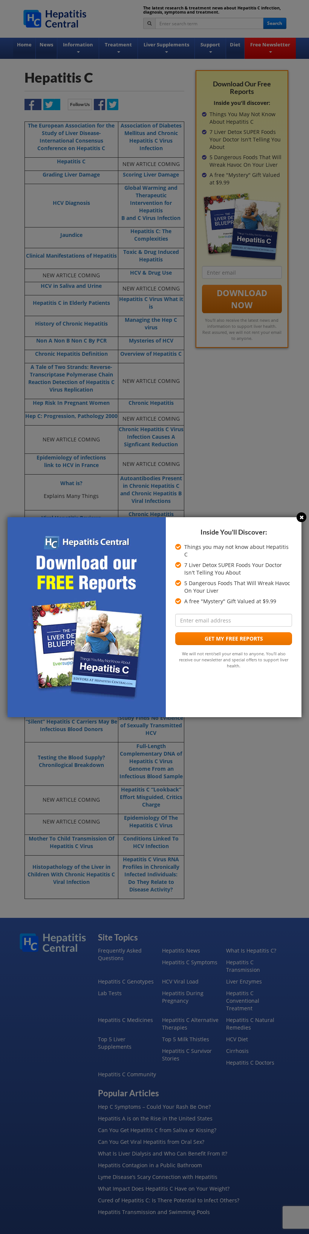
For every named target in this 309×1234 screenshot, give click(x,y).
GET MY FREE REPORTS (234, 638)
